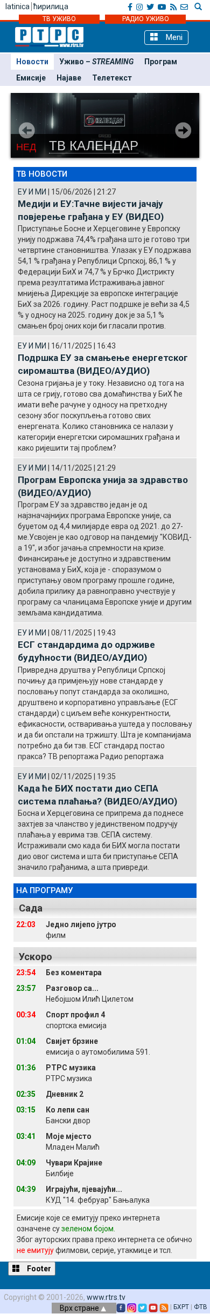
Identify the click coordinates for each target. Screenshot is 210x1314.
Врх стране (80, 1308)
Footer (38, 1268)
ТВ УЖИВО (59, 19)
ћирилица (50, 6)
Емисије (31, 77)
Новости (32, 61)
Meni (173, 37)
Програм (160, 61)
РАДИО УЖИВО (145, 19)
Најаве (69, 77)
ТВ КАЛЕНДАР (93, 145)
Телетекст (112, 77)
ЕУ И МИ (32, 191)
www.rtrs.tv (106, 1297)
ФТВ (200, 1307)
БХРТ (181, 1307)
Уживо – (96, 61)
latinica (17, 6)
